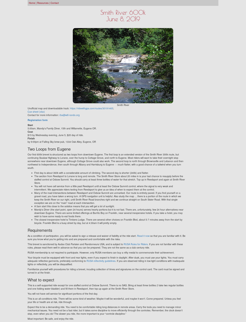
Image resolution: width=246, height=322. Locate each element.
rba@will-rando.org (69, 115)
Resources (43, 3)
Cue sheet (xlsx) (36, 111)
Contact (55, 3)
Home (32, 3)
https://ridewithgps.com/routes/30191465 (91, 108)
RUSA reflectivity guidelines (101, 261)
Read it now (143, 235)
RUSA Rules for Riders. (136, 244)
